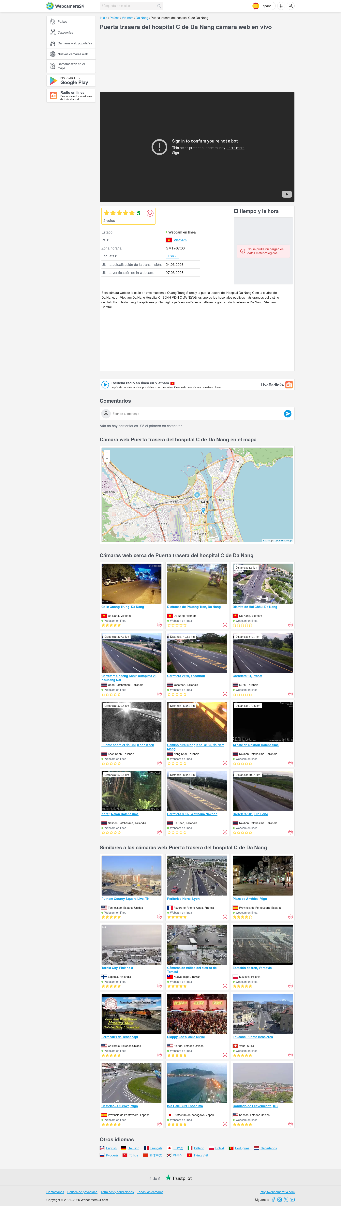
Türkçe (133, 1155)
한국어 (178, 1155)
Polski (219, 1148)
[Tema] (281, 6)
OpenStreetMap (283, 540)
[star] (106, 213)
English (111, 1148)
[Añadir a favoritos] (150, 213)
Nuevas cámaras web (73, 54)
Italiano (199, 1148)
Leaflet (267, 540)
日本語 (178, 1148)
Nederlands (268, 1148)
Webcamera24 (69, 6)
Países (62, 21)
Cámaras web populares (75, 43)
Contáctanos (55, 1192)
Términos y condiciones (117, 1192)
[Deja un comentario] (287, 413)
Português (242, 1148)
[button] (203, 510)
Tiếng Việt (201, 1155)
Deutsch (133, 1148)
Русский (112, 1155)
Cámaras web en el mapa (71, 66)
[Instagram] (279, 1199)
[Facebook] (273, 1199)
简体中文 (155, 1155)
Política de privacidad (82, 1192)
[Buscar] (159, 6)
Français (156, 1148)
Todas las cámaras (150, 1192)
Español (266, 6)
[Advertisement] (71, 148)
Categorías (65, 32)
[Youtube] (292, 1199)
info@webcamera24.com (277, 1192)
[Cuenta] (291, 6)
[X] (286, 1199)
